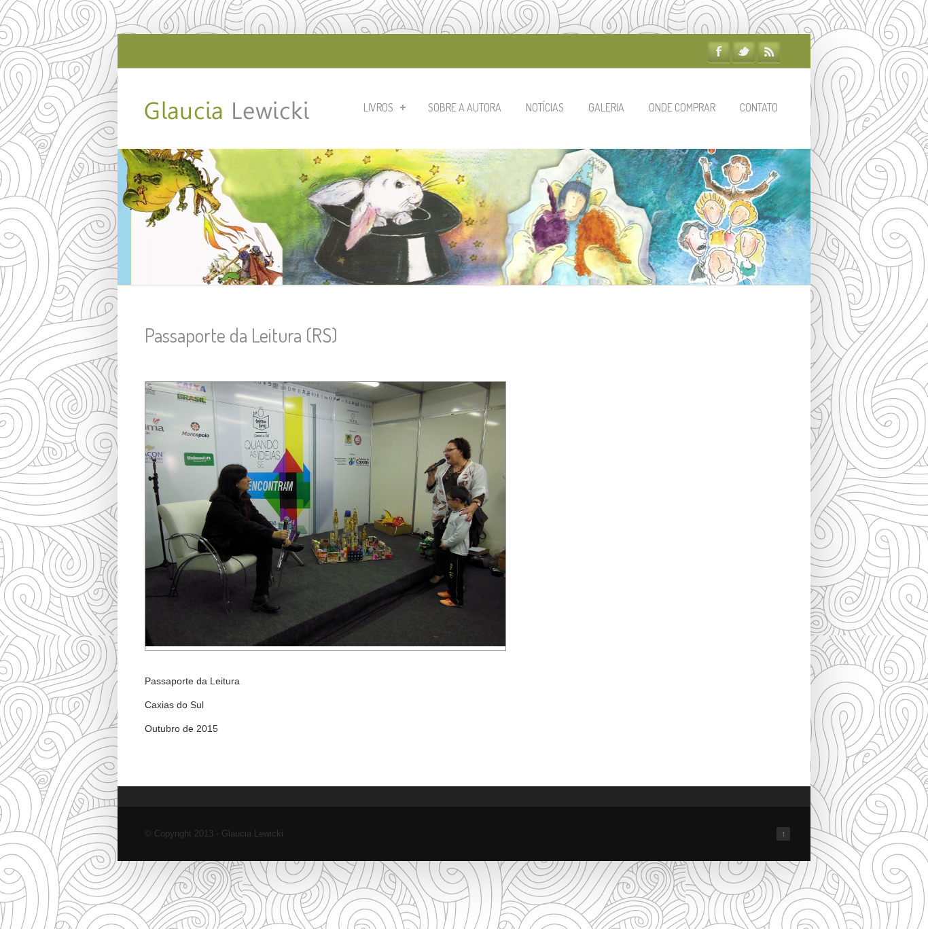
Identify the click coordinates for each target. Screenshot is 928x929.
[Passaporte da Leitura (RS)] (325, 642)
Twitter (744, 52)
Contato (759, 107)
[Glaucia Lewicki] (227, 112)
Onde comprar (682, 107)
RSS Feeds (769, 52)
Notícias (545, 107)
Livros (378, 107)
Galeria (606, 107)
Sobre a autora (464, 107)
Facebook (719, 52)
